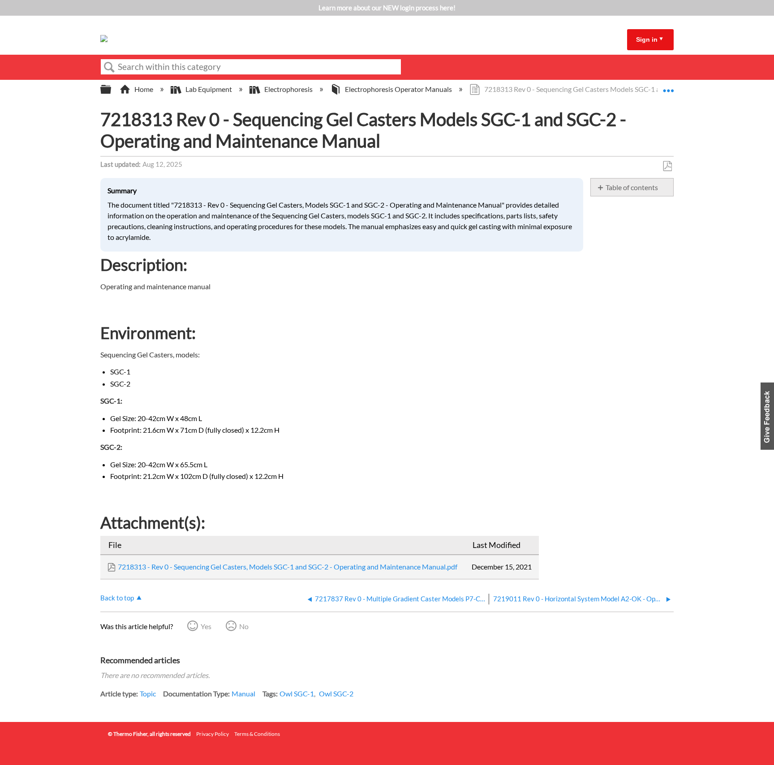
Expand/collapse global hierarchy (111, 89)
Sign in (647, 39)
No (244, 626)
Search (109, 67)
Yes (206, 626)
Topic (148, 693)
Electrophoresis (288, 89)
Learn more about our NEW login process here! (387, 8)
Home (144, 89)
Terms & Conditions (257, 733)
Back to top (117, 598)
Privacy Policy (212, 733)
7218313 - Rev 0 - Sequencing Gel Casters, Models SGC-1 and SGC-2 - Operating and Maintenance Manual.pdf (287, 566)
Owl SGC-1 (297, 693)
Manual (243, 693)
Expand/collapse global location (668, 86)
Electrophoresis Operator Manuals (398, 89)
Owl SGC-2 (336, 693)
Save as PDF (667, 166)
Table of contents (632, 187)
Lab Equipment (208, 89)
